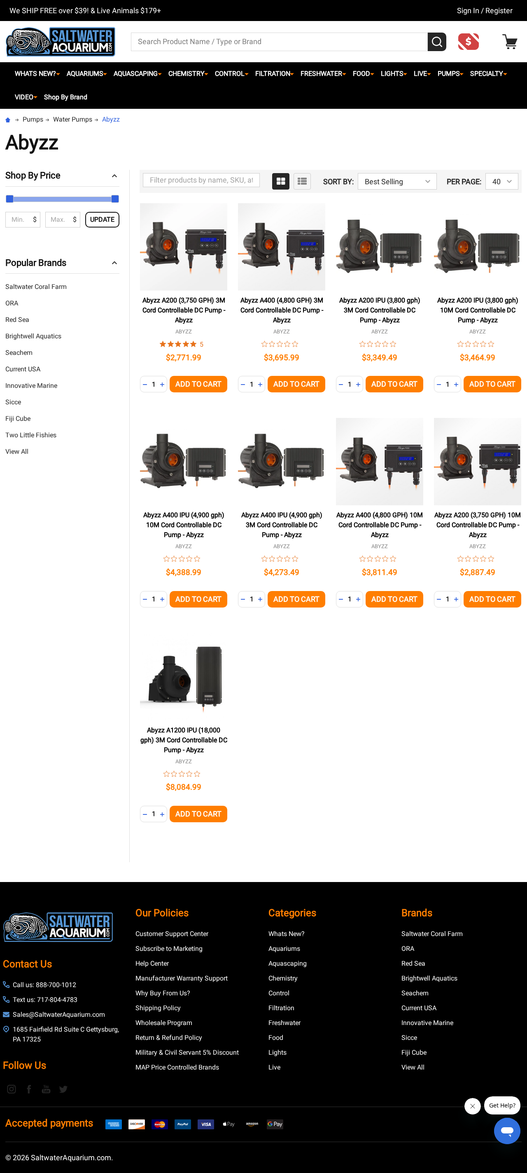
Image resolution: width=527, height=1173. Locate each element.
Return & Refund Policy (168, 1038)
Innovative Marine (31, 385)
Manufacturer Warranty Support (181, 978)
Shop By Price (33, 175)
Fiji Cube (17, 418)
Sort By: (338, 181)
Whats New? (35, 73)
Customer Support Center (171, 934)
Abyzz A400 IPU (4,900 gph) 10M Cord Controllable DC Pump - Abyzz (183, 525)
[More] (58, 73)
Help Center (152, 963)
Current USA (22, 369)
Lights (392, 73)
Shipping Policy (158, 1008)
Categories (292, 913)
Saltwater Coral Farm (36, 287)
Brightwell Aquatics (33, 336)
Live (420, 73)
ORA (11, 303)
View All (16, 451)
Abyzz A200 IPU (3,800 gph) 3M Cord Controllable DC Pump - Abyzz (379, 310)
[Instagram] (11, 1089)
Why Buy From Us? (162, 993)
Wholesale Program (163, 1023)
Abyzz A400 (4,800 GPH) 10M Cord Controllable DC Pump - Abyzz (379, 525)
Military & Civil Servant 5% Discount (187, 1052)
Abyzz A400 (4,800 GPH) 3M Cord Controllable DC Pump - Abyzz (281, 310)
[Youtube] (46, 1089)
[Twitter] (63, 1089)
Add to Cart (198, 384)
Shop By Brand (65, 97)
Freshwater (321, 73)
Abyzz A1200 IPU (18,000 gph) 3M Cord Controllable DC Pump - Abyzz (183, 740)
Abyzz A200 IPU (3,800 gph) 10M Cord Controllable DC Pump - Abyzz (477, 310)
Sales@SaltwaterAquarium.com (59, 1014)
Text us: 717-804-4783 (45, 1000)
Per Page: (464, 181)
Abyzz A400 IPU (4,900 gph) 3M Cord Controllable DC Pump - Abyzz (281, 525)
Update (102, 219)
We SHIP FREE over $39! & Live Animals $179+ (85, 10)
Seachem (19, 353)
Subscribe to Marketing (169, 948)
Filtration (272, 73)
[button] (471, 41)
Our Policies (162, 913)
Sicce (13, 402)
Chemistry (186, 73)
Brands (416, 913)
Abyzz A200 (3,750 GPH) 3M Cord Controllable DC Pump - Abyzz (183, 310)
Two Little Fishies (30, 435)
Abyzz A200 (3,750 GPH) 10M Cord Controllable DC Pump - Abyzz (477, 525)
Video (24, 97)
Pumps (449, 73)
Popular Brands (35, 263)
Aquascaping (136, 73)
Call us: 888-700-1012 (44, 985)
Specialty (486, 73)
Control (230, 73)
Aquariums (85, 73)
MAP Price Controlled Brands (177, 1067)
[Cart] (512, 41)
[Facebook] (28, 1089)
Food (361, 73)
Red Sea (17, 320)
